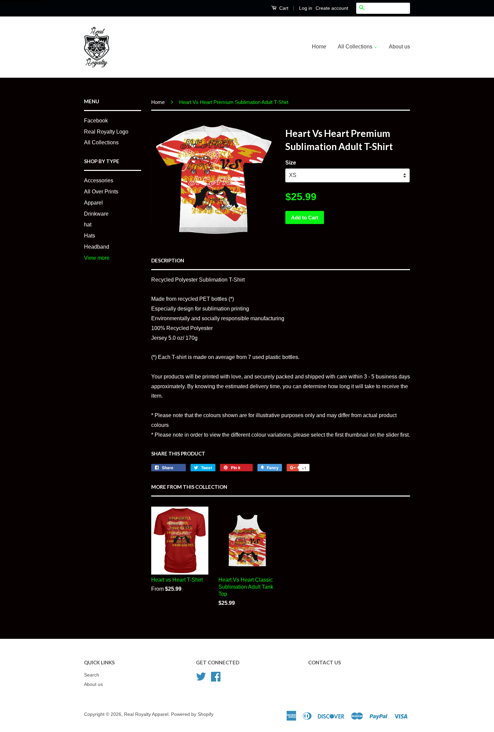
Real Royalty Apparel (146, 714)
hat (87, 224)
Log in (305, 8)
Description (167, 260)
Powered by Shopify (192, 714)
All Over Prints (101, 191)
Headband (96, 247)
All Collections (356, 46)
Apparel (93, 203)
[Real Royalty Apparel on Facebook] (216, 676)
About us (399, 46)
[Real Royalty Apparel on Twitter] (201, 676)
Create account (332, 8)
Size (290, 163)
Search (91, 675)
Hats (89, 236)
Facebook (96, 120)
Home (319, 46)
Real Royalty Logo (106, 132)
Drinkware (96, 214)
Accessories (98, 180)
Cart (283, 8)
